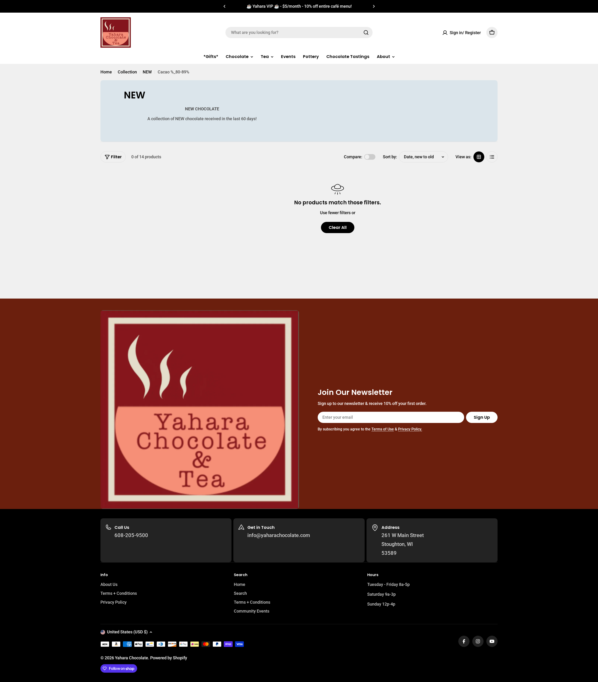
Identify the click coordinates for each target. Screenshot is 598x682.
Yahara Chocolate (131, 657)
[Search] (366, 32)
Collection (127, 71)
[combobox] (299, 32)
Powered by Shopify (168, 657)
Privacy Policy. (410, 429)
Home (106, 71)
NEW (147, 71)
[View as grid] (478, 156)
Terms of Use (382, 429)
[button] (224, 6)
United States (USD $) (127, 631)
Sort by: (390, 156)
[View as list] (492, 156)
